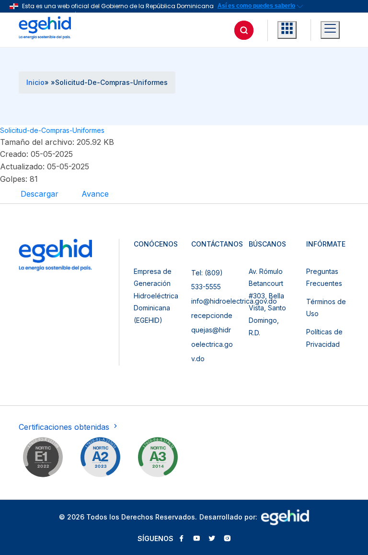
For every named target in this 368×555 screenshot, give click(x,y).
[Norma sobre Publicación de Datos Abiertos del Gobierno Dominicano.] (158, 459)
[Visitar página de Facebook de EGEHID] (181, 539)
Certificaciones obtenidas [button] (65, 427)
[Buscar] (243, 30)
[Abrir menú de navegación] (330, 30)
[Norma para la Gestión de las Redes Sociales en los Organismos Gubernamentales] (43, 459)
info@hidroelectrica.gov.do (234, 301)
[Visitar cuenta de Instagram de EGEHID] (227, 539)
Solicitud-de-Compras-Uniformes (52, 130)
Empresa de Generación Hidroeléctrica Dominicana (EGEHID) (156, 295)
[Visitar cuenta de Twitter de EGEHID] (212, 539)
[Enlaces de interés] (287, 30)
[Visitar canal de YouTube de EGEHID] (196, 539)
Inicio (35, 82)
